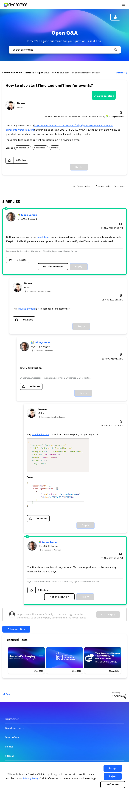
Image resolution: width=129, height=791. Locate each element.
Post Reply (108, 614)
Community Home (12, 72)
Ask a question (16, 629)
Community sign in (115, 17)
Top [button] (8, 694)
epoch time (43, 237)
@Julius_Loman (26, 308)
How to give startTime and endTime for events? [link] (76, 72)
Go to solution (105, 96)
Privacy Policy (30, 778)
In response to (39, 291)
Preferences (113, 784)
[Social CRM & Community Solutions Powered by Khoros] (119, 695)
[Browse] (13, 17)
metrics (55, 147)
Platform (29, 72)
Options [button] (120, 72)
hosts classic (40, 147)
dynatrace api (22, 147)
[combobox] (64, 50)
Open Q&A (43, 72)
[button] (113, 768)
